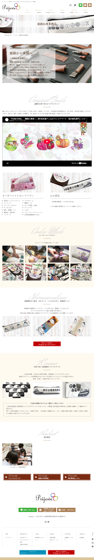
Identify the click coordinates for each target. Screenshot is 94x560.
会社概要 (85, 11)
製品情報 (39, 11)
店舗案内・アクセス (74, 11)
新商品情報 (52, 537)
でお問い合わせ (31, 510)
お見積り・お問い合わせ (67, 510)
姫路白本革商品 (24, 544)
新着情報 (62, 11)
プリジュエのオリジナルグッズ (14, 477)
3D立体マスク (23, 537)
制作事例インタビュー (50, 11)
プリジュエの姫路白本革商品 (43, 477)
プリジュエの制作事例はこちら (74, 477)
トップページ (27, 11)
